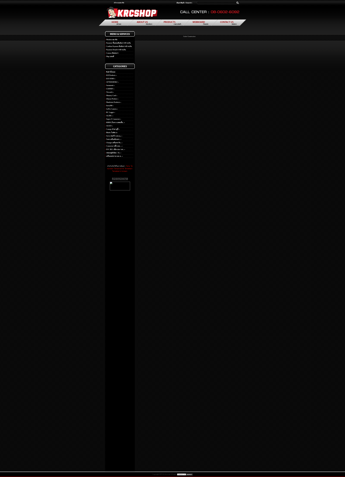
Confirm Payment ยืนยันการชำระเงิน (119, 46)
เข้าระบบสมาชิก (119, 3)
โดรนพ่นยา (128, 169)
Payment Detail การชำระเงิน (116, 50)
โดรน (128, 166)
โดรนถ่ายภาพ (119, 169)
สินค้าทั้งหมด (110, 72)
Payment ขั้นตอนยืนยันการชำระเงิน (118, 43)
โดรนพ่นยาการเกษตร (119, 171)
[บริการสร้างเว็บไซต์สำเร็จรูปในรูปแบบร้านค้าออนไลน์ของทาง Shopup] (185, 474)
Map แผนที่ (110, 56)
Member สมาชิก (111, 40)
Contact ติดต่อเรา (112, 53)
